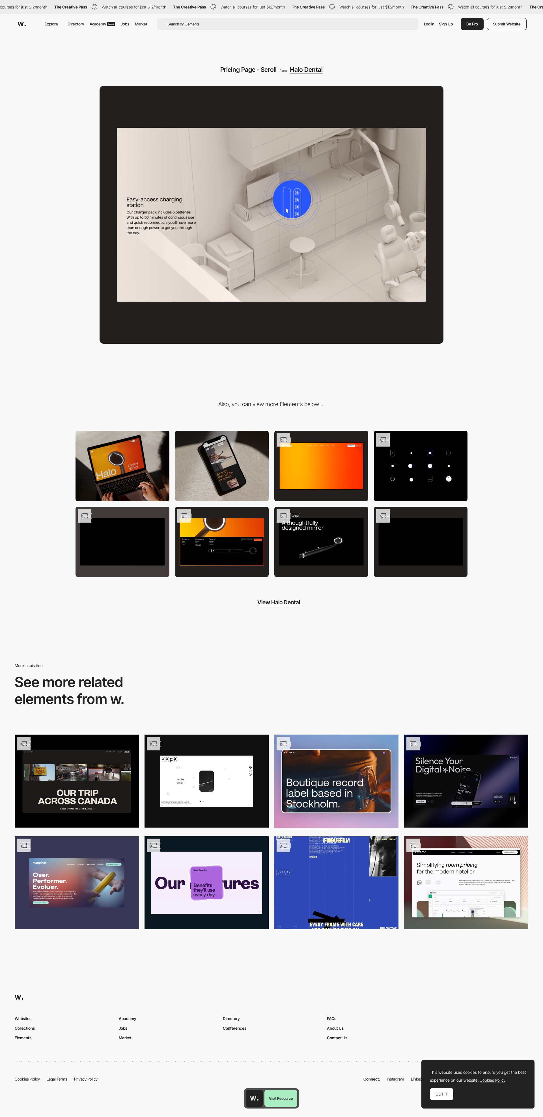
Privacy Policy (86, 1079)
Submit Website (507, 23)
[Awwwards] (22, 24)
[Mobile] (222, 466)
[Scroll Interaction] (207, 882)
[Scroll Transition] (207, 781)
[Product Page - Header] (321, 466)
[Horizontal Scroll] (77, 781)
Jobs (125, 23)
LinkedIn (418, 1079)
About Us (335, 1028)
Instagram (395, 1079)
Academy (102, 23)
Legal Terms (57, 1079)
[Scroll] (466, 882)
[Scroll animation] (336, 882)
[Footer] (222, 542)
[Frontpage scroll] (336, 781)
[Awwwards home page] (254, 1098)
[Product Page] (321, 542)
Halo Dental (306, 69)
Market (141, 23)
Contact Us (337, 1037)
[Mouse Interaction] (421, 542)
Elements (23, 1037)
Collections (25, 1028)
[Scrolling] (466, 781)
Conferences (234, 1028)
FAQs (331, 1018)
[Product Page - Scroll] (122, 542)
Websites (23, 1018)
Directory (76, 23)
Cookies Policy (27, 1079)
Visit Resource (281, 1098)
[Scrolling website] (77, 882)
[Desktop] (122, 466)
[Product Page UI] (421, 466)
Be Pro (472, 23)
